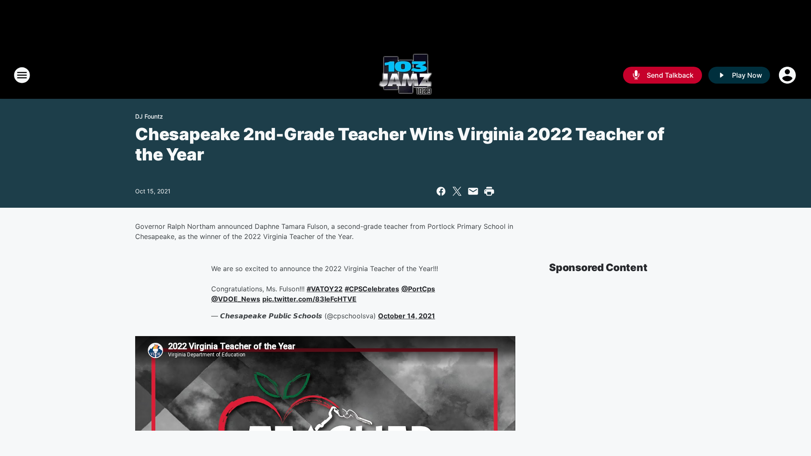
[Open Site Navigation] (22, 75)
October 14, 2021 (406, 316)
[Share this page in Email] (473, 191)
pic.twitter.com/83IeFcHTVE (309, 299)
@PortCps (418, 289)
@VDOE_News (235, 299)
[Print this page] (489, 191)
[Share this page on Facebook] (441, 191)
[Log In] (788, 75)
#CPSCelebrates (372, 289)
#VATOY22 (325, 289)
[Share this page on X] (457, 191)
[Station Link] (405, 75)
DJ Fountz (149, 116)
